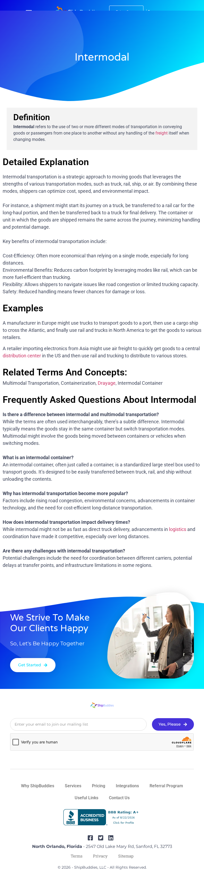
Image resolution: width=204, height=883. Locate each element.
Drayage (107, 383)
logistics (177, 529)
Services (73, 785)
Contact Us (119, 797)
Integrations (127, 785)
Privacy (100, 856)
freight (161, 133)
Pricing (98, 785)
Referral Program (166, 785)
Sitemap (126, 856)
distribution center (22, 355)
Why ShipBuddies (37, 785)
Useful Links (86, 797)
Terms (76, 856)
